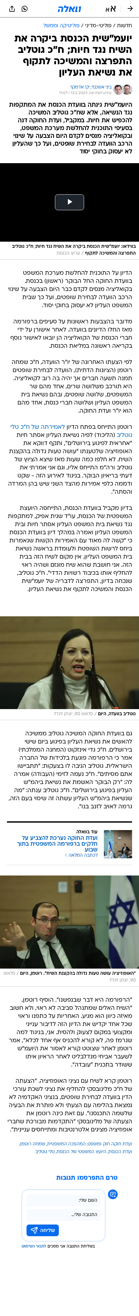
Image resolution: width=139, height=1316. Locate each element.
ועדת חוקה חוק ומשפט (110, 1144)
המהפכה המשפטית (66, 1144)
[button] (111, 9)
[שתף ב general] (12, 8)
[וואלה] (69, 9)
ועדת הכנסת (120, 1152)
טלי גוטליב (45, 1152)
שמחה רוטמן (32, 1144)
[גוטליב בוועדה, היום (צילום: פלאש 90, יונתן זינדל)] (69, 668)
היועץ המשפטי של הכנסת (81, 1152)
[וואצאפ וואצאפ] (24, 9)
